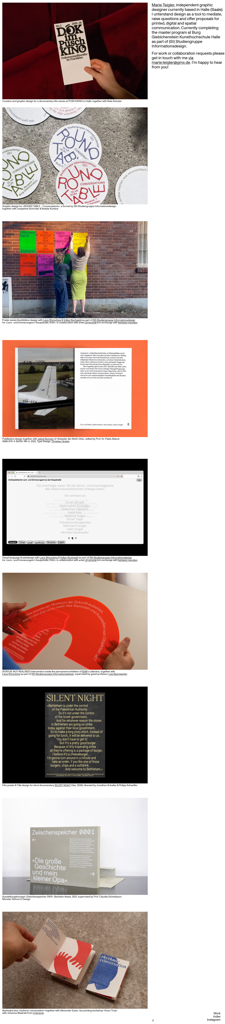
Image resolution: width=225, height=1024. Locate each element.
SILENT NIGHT (63, 785)
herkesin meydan (127, 322)
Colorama (38, 1013)
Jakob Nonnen (46, 439)
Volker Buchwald (72, 320)
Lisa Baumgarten (117, 674)
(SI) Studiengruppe (103, 320)
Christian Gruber (61, 441)
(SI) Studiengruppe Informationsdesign (52, 674)
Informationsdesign (124, 320)
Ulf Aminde (91, 322)
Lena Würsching (52, 320)
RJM (84, 671)
